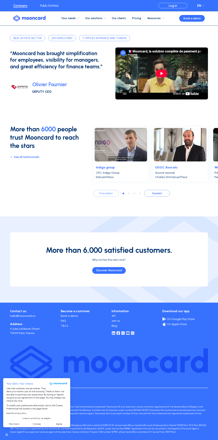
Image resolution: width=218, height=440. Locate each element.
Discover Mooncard (109, 270)
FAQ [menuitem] (63, 321)
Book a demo (192, 18)
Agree (59, 424)
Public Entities (49, 5)
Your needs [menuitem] (68, 18)
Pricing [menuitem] (136, 18)
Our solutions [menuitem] (93, 18)
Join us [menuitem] (116, 321)
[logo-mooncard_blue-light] (29, 18)
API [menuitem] (114, 316)
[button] (7, 434)
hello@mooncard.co (23, 316)
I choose (37, 424)
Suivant (157, 193)
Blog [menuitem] (114, 325)
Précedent (106, 193)
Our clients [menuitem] (119, 18)
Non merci (14, 424)
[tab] (123, 193)
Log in (173, 5)
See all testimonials (26, 157)
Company (20, 5)
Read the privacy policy (16, 413)
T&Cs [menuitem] (64, 325)
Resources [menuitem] (154, 18)
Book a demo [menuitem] (69, 316)
